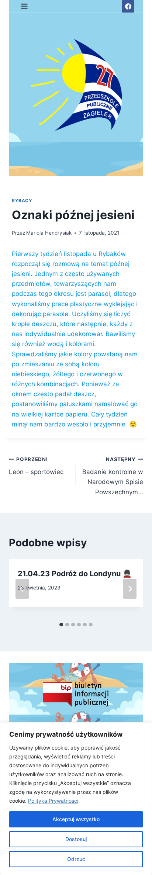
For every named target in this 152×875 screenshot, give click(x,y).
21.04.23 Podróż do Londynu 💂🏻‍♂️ (75, 573)
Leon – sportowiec (36, 466)
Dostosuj (76, 839)
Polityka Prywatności (53, 801)
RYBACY (22, 200)
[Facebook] (128, 6)
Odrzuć (76, 859)
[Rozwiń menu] (24, 6)
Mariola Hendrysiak (49, 233)
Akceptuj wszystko (76, 819)
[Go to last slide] (22, 589)
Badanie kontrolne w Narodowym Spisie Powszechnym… (112, 476)
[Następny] (130, 589)
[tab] (61, 624)
